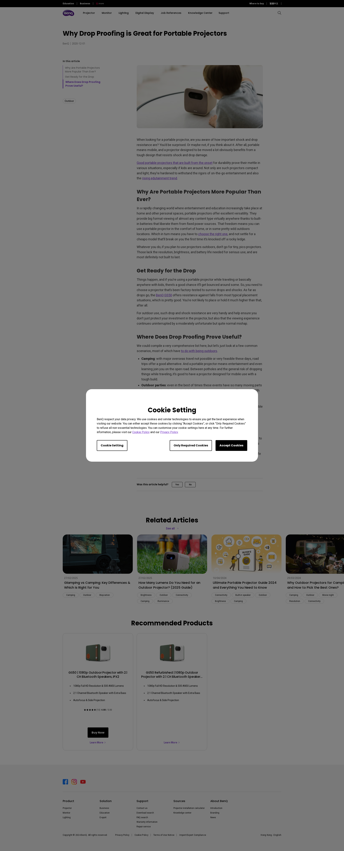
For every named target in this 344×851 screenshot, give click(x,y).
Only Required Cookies (191, 446)
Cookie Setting (112, 446)
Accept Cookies (231, 446)
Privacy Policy (169, 432)
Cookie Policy (141, 432)
